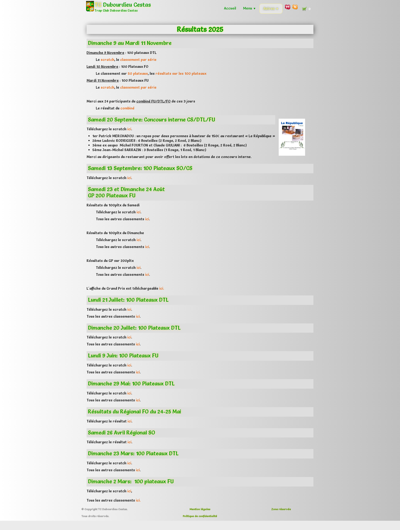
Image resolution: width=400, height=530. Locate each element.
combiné (127, 108)
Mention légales (200, 509)
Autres (271, 8)
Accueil (230, 8)
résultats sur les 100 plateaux (181, 73)
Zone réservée (281, 509)
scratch (107, 59)
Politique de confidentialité (200, 516)
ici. (161, 288)
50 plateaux (138, 73)
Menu (249, 8)
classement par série (138, 59)
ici (129, 129)
